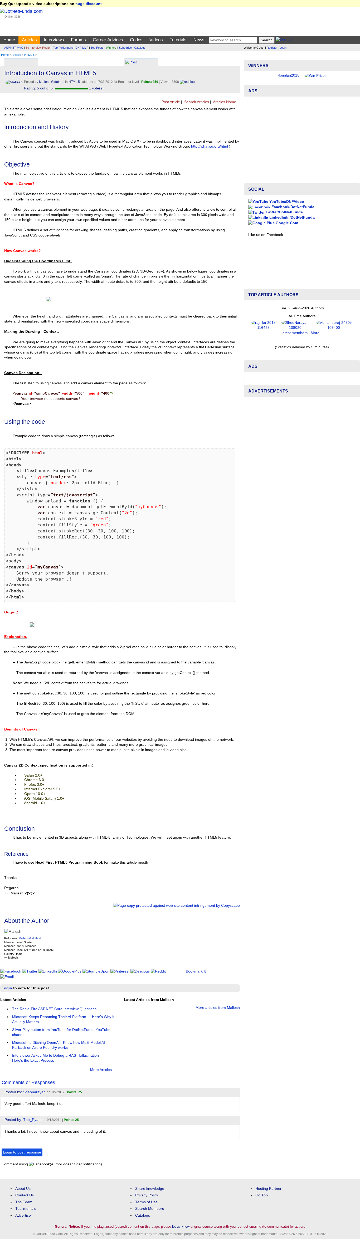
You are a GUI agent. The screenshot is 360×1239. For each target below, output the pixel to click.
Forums (78, 39)
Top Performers (63, 47)
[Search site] (284, 40)
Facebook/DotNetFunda (292, 223)
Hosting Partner (268, 1189)
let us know (180, 1226)
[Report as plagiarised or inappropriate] (187, 82)
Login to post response (22, 1152)
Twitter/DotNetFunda (284, 228)
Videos (156, 39)
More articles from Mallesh (218, 1008)
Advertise (23, 1215)
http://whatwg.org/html (209, 146)
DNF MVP (81, 47)
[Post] (131, 63)
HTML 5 (29, 54)
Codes (136, 39)
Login (283, 47)
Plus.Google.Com (282, 238)
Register (272, 47)
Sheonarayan (34, 1092)
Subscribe (125, 47)
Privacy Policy (146, 1195)
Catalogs (139, 47)
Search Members (149, 1209)
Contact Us (24, 1195)
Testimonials (25, 1209)
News (199, 39)
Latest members (294, 349)
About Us (23, 1189)
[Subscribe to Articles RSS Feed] (238, 102)
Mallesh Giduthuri (30, 938)
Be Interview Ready (38, 47)
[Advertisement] (302, 153)
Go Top (261, 1195)
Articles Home (224, 102)
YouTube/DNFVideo (286, 217)
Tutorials (178, 39)
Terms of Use (146, 1202)
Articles (29, 39)
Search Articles (196, 102)
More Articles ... (103, 1070)
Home (9, 39)
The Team (23, 1202)
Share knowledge (149, 1189)
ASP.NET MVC (13, 47)
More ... (317, 349)
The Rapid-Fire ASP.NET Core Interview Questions (54, 1009)
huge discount (88, 4)
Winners (111, 47)
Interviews (54, 39)
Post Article (170, 102)
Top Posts (97, 47)
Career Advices (108, 39)
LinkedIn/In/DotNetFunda (291, 233)
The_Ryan (32, 1120)
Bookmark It (196, 971)
